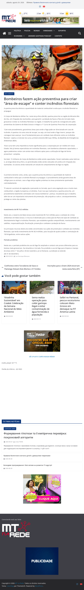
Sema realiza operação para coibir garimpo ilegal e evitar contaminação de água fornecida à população (40, 306)
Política (17, 31)
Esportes (62, 31)
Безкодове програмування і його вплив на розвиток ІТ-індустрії (28, 465)
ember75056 (19, 442)
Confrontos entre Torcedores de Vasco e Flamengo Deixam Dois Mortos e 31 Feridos (22, 267)
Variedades (47, 31)
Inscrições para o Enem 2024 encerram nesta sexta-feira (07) (63, 267)
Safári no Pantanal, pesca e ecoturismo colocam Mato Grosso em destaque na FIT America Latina (70, 304)
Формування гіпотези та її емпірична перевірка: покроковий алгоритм (35, 435)
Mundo (37, 31)
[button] (53, 30)
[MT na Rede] (4, 33)
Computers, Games (10, 428)
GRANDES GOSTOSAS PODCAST (39, 36)
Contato (58, 36)
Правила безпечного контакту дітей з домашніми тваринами (27, 456)
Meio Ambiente (9, 94)
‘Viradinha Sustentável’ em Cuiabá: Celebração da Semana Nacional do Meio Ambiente (13, 304)
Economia (18, 36)
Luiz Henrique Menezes (22, 256)
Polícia (27, 31)
